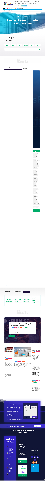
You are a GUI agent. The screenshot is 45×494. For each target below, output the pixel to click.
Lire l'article (12, 336)
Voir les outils (37, 426)
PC (34, 189)
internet (35, 181)
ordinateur (35, 188)
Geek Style (26, 1)
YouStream (24, 5)
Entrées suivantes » (28, 285)
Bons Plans (36, 163)
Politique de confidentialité (23, 475)
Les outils (24, 3)
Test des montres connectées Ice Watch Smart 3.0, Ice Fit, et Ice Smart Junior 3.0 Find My (11, 476)
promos (35, 192)
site (35, 195)
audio (35, 159)
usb (38, 204)
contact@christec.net (16, 415)
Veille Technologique (23, 472)
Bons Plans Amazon (36, 148)
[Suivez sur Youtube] (5, 8)
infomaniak (35, 178)
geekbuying (35, 174)
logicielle (35, 185)
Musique (35, 186)
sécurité (35, 199)
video (35, 206)
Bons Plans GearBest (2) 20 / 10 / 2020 (12, 152)
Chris (7, 90)
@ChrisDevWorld (9, 414)
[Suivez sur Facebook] (11, 8)
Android (35, 156)
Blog (21, 1)
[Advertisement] (22, 487)
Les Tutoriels (23, 468)
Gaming (35, 171)
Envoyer (34, 417)
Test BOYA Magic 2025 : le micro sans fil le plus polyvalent (36, 349)
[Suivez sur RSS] (15, 8)
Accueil (17, 1)
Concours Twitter (32, 3)
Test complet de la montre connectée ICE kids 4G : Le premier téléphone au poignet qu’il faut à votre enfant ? (11, 462)
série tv (35, 200)
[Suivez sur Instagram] (9, 8)
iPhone (35, 182)
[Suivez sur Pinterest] (13, 8)
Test (35, 203)
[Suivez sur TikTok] (7, 8)
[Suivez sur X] (4, 8)
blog (38, 160)
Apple (35, 157)
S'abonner (22, 461)
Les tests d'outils (20, 90)
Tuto (38, 203)
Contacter (17, 5)
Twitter (35, 204)
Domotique (35, 168)
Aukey (35, 160)
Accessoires (36, 153)
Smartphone (36, 196)
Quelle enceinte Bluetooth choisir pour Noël (14, 216)
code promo (36, 164)
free (35, 170)
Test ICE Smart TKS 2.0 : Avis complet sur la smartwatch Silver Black (11, 454)
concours (35, 167)
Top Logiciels (23, 469)
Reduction (35, 193)
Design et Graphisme (35, 1)
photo (37, 189)
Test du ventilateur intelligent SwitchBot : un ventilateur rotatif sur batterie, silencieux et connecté (36, 375)
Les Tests (15, 90)
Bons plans (17, 3)
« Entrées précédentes (7, 285)
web (38, 206)
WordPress (35, 207)
